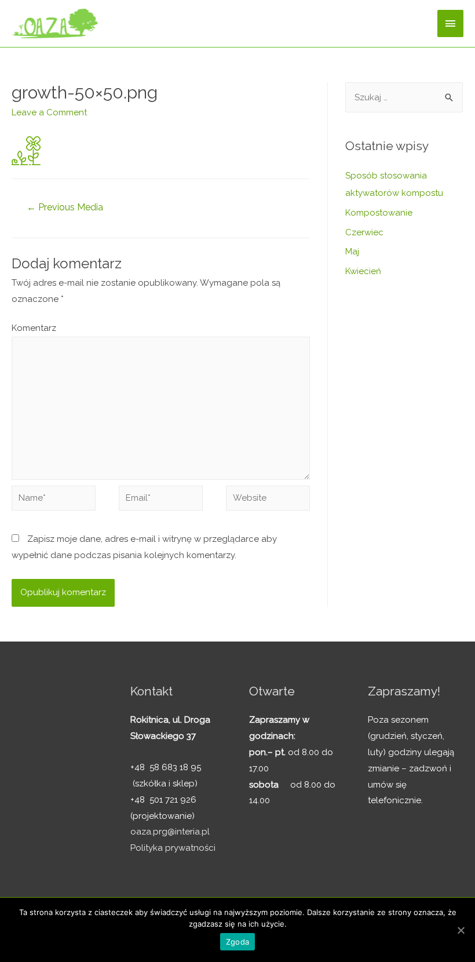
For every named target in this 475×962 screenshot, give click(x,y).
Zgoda (237, 941)
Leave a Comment (49, 112)
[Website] (268, 500)
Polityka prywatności (172, 848)
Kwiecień (363, 271)
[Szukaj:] (404, 97)
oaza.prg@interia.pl (170, 831)
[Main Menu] (450, 23)
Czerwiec (364, 232)
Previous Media (65, 207)
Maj (352, 251)
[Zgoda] (460, 930)
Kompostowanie (378, 212)
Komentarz (34, 328)
